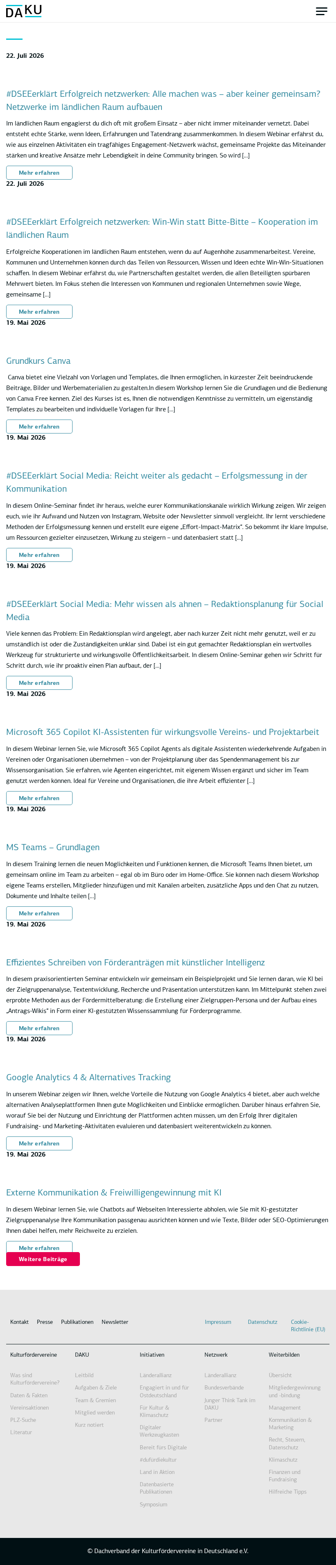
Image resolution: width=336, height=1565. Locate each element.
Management (285, 1408)
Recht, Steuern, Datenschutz (287, 1444)
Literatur (21, 1433)
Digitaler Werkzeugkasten (159, 1431)
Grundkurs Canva (38, 361)
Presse (45, 1322)
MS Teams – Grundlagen (53, 848)
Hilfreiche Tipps (287, 1492)
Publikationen (77, 1322)
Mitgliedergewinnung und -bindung (295, 1391)
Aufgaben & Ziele (96, 1388)
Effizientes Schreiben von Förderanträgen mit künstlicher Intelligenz (135, 963)
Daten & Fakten (29, 1396)
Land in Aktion (157, 1472)
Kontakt (19, 1322)
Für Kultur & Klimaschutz (154, 1412)
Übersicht (280, 1376)
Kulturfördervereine (33, 1355)
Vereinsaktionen (29, 1408)
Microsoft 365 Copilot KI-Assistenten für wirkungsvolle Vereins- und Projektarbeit (162, 732)
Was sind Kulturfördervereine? (34, 1379)
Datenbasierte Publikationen (157, 1488)
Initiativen (152, 1355)
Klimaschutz (283, 1460)
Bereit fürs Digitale (163, 1448)
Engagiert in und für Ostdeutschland (164, 1391)
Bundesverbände (224, 1388)
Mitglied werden (95, 1413)
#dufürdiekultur (158, 1460)
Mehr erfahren (39, 173)
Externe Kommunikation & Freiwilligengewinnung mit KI (114, 1193)
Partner (213, 1420)
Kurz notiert (89, 1425)
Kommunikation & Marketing (290, 1424)
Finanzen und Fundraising (284, 1476)
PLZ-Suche (23, 1420)
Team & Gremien (95, 1401)
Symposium (153, 1505)
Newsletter (115, 1322)
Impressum (218, 1322)
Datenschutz (262, 1322)
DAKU (82, 1355)
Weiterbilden (284, 1355)
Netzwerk (215, 1355)
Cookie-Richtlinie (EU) (308, 1326)
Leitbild (84, 1376)
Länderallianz (156, 1376)
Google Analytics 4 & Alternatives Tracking (88, 1078)
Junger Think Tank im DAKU (229, 1404)
